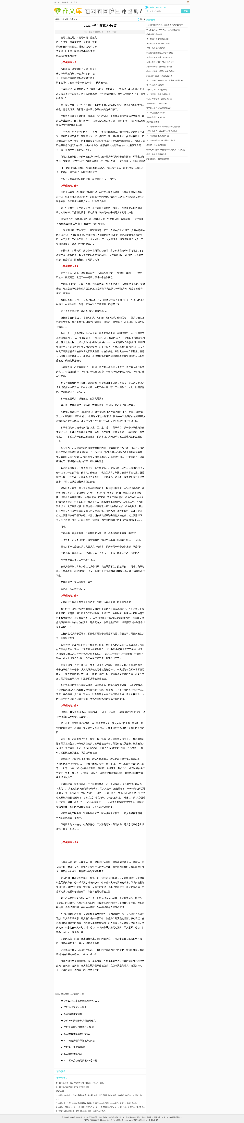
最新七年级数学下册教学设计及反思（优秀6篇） (166, 150)
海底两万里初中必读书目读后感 (77, 1087)
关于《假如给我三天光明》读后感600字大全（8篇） (85, 1083)
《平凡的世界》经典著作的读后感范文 (162, 131)
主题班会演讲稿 (152, 122)
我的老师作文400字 (154, 34)
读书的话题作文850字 (155, 85)
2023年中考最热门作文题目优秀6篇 (160, 140)
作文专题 (64, 19)
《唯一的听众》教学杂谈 (156, 103)
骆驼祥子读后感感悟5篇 (156, 145)
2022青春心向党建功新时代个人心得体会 (163, 127)
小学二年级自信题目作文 (156, 154)
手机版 (142, 19)
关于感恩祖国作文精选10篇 (157, 39)
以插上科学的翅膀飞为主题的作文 (160, 62)
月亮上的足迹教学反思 (155, 48)
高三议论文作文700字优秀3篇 (158, 108)
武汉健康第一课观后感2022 (157, 159)
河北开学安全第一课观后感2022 (159, 99)
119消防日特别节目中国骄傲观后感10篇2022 (164, 25)
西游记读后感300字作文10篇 (158, 43)
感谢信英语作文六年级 (155, 117)
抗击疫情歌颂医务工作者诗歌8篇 (159, 53)
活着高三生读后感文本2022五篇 (159, 57)
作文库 (57, 2)
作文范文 (74, 2)
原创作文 (65, 2)
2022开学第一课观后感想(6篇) (158, 94)
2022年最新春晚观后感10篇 (157, 136)
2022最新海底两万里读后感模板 (159, 76)
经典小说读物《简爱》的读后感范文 (161, 71)
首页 (57, 19)
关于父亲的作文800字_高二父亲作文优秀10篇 (165, 80)
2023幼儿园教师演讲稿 (155, 113)
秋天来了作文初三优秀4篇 (157, 90)
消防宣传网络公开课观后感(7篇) (159, 67)
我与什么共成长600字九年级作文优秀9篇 (163, 30)
